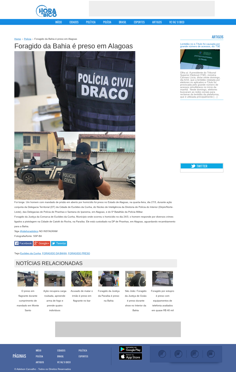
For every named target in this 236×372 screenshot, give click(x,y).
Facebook (26, 243)
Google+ (44, 243)
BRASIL (122, 22)
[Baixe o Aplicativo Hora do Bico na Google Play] (130, 349)
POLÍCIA (107, 22)
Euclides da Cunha (30, 253)
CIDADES (73, 22)
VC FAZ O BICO (176, 22)
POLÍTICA (91, 22)
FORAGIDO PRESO (79, 253)
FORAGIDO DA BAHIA (54, 253)
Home (17, 38)
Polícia (27, 38)
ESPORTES (139, 22)
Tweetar (61, 243)
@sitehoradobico (29, 231)
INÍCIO (58, 22)
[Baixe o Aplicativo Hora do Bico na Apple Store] (130, 356)
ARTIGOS (157, 22)
